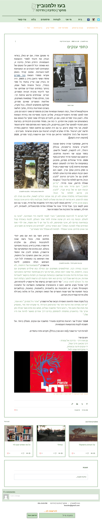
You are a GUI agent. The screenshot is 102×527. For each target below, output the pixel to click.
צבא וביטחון (77, 28)
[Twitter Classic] (98, 19)
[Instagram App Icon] (93, 19)
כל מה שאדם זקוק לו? (21, 445)
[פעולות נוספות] (15, 41)
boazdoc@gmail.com (72, 505)
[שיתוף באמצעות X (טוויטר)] (82, 404)
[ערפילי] (51, 433)
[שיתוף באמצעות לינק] (72, 404)
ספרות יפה (63, 28)
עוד (28, 28)
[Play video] (51, 372)
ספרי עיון (50, 28)
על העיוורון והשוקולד (87, 445)
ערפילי (60, 445)
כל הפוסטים (92, 28)
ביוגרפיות (38, 28)
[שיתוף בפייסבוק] (87, 404)
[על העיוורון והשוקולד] (83, 433)
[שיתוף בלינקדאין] (77, 404)
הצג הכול (6, 421)
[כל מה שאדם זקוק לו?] (19, 433)
